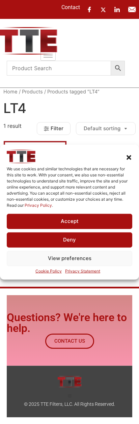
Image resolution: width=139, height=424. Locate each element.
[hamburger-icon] (48, 56)
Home (10, 92)
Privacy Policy (38, 204)
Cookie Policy (48, 271)
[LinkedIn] (117, 9)
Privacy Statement (82, 271)
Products (32, 92)
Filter (57, 128)
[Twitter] (103, 9)
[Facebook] (89, 9)
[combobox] (59, 68)
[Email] (132, 9)
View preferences (69, 258)
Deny (69, 239)
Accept (70, 221)
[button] (129, 157)
